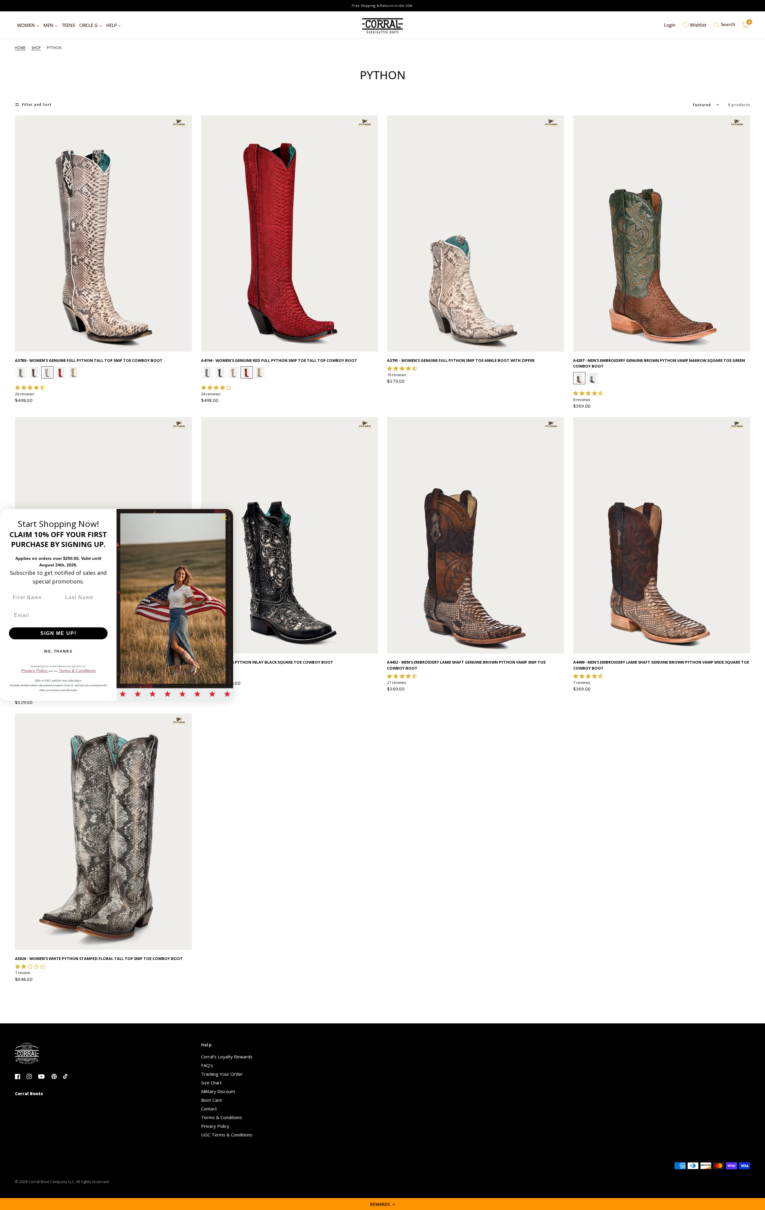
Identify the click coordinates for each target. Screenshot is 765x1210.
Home (20, 47)
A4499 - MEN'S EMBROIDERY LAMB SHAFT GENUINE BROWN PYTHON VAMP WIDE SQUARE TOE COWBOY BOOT (661, 664)
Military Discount (218, 1091)
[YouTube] (43, 1076)
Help (206, 1045)
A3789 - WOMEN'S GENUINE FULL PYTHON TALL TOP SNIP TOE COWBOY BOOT (89, 360)
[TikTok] (68, 1076)
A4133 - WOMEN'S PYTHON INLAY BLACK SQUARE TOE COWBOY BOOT (267, 662)
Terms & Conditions (221, 1117)
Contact (209, 1109)
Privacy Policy (215, 1126)
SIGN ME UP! (58, 633)
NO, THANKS (58, 651)
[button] (382, 1204)
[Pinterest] (56, 1076)
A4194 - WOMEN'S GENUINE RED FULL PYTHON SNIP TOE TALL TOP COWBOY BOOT (279, 360)
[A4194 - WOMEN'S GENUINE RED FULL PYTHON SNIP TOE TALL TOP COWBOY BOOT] (289, 233)
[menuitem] (28, 25)
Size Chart (211, 1083)
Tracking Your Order (222, 1074)
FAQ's (207, 1065)
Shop (36, 47)
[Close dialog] (224, 518)
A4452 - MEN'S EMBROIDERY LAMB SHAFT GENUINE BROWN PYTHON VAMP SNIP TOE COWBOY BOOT (466, 664)
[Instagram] (32, 1076)
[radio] (21, 372)
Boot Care (211, 1100)
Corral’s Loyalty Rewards (227, 1057)
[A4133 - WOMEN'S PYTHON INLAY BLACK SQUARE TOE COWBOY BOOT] (289, 535)
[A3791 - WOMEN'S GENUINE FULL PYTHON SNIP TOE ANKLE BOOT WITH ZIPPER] (475, 233)
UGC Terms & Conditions (227, 1135)
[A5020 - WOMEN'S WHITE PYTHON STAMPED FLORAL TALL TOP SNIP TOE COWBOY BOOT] (103, 832)
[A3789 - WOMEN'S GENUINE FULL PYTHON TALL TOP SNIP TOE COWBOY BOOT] (103, 233)
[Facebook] (20, 1076)
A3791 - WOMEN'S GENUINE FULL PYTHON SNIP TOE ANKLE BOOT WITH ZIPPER (461, 360)
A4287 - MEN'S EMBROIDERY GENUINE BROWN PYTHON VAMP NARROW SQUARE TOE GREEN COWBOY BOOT (659, 363)
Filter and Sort (37, 104)
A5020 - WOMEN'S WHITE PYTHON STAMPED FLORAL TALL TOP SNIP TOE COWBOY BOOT (99, 958)
